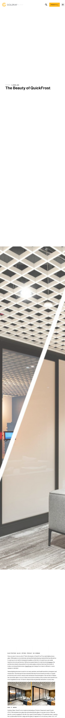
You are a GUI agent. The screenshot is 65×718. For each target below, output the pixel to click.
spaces (51, 662)
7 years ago (15, 85)
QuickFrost (28, 666)
